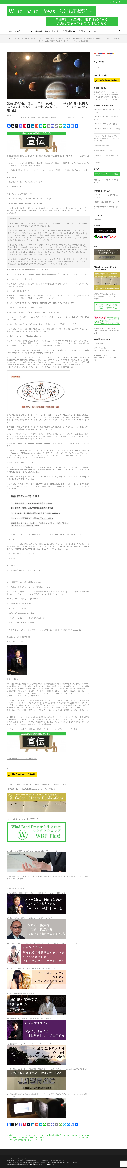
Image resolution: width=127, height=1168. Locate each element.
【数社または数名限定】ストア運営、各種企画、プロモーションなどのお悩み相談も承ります (106, 138)
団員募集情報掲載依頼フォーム (104, 150)
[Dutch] (97, 53)
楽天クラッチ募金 (100, 348)
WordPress (50, 1164)
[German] (104, 53)
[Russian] (111, 53)
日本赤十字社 (99, 343)
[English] (98, 53)
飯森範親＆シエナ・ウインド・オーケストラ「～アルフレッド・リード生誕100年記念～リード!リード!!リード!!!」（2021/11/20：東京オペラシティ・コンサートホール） (27, 1137)
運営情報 (97, 162)
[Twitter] (113, 2)
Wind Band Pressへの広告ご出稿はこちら (22, 759)
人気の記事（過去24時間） (102, 145)
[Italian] (106, 53)
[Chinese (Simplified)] (95, 53)
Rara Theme (33, 1164)
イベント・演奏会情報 (34, 31)
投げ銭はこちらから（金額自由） (19, 637)
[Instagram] (116, 2)
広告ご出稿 (92, 31)
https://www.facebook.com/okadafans (21, 613)
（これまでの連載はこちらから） (39, 587)
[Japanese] (107, 53)
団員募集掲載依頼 (69, 31)
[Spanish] (113, 53)
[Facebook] (110, 2)
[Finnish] (100, 53)
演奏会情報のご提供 (52, 31)
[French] (102, 53)
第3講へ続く (13, 558)
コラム (24, 117)
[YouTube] (119, 2)
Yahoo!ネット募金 (100, 355)
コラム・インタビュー (15, 31)
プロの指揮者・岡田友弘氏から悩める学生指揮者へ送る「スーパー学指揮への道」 (51, 117)
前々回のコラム (71, 296)
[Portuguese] (109, 53)
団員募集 (82, 31)
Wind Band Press (17, 115)
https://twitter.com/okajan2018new (19, 603)
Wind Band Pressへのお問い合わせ (105, 124)
